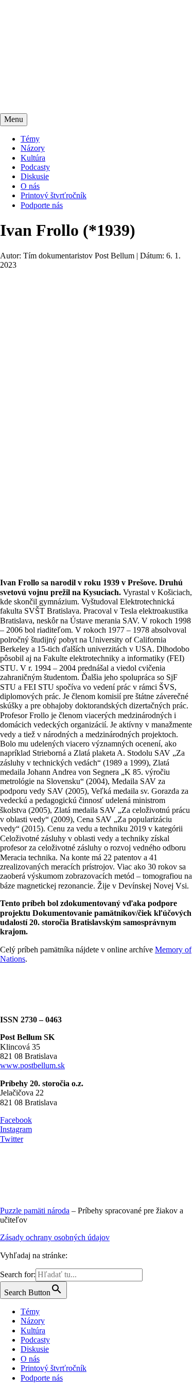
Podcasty (35, 167)
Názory (33, 148)
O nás (30, 186)
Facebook (16, 1120)
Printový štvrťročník (53, 195)
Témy (30, 138)
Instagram (16, 1129)
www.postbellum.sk (32, 1065)
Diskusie (35, 176)
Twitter (11, 1139)
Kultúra (33, 157)
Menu (13, 119)
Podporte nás (42, 205)
